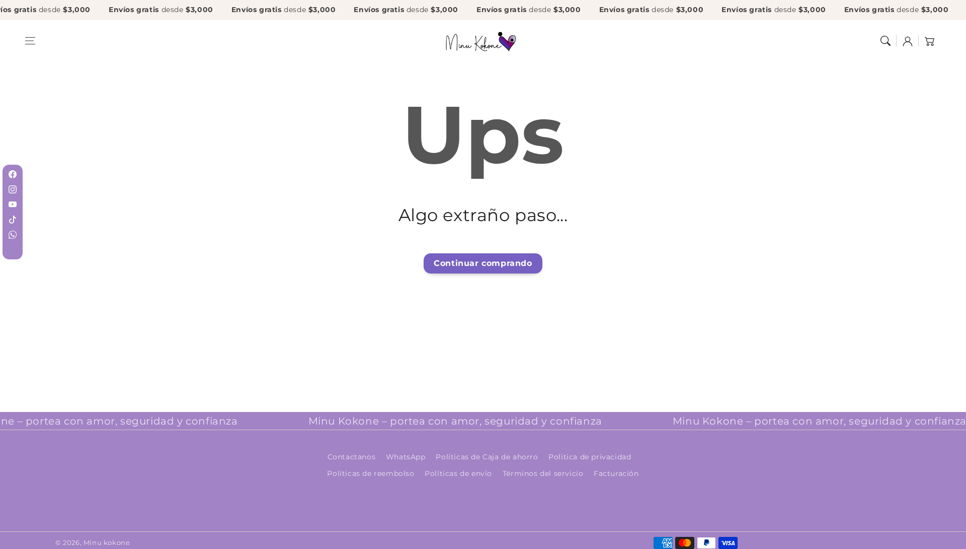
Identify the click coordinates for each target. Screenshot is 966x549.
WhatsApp (406, 456)
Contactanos (352, 456)
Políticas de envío (458, 473)
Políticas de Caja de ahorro (487, 456)
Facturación (616, 473)
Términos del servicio (543, 473)
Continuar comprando (483, 263)
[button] (30, 41)
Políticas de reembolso (370, 473)
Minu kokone (107, 542)
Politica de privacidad (589, 456)
